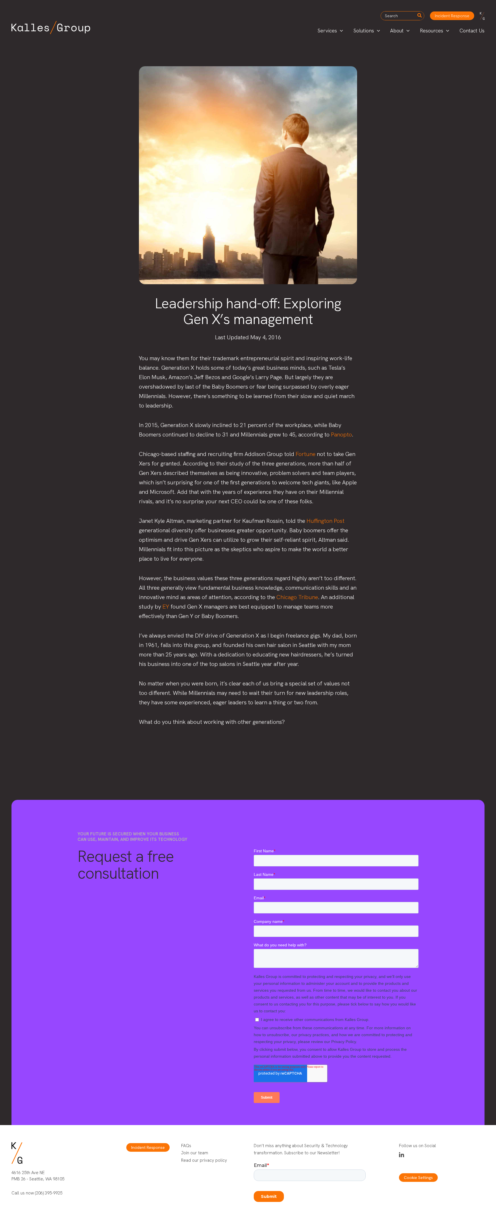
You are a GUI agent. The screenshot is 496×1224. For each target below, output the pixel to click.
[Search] (419, 15)
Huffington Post (325, 521)
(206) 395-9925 (48, 1193)
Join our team (194, 1153)
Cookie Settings (418, 1177)
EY (165, 606)
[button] (452, 15)
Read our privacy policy (204, 1160)
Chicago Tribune (297, 597)
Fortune (305, 454)
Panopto (341, 434)
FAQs (186, 1146)
